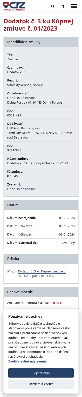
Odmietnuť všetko (41, 384)
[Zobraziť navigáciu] (74, 6)
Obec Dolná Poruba (21, 189)
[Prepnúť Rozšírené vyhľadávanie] (63, 6)
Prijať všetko (41, 373)
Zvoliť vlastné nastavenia (27, 361)
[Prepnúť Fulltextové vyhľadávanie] (52, 6)
